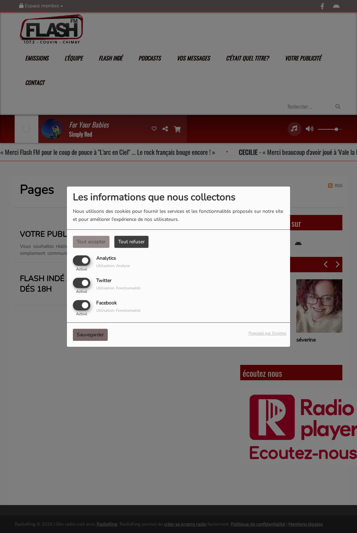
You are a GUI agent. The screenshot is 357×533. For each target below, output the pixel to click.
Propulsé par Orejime (267, 333)
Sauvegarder (90, 334)
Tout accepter (91, 241)
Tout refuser (131, 241)
